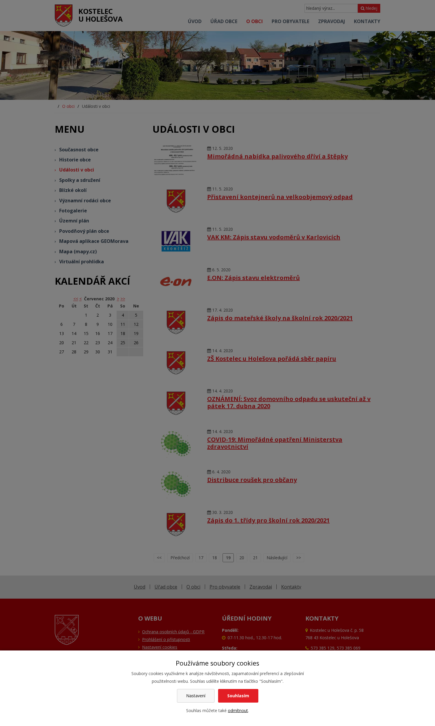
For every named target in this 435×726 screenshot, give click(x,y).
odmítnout (238, 710)
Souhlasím (238, 695)
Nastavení (195, 695)
